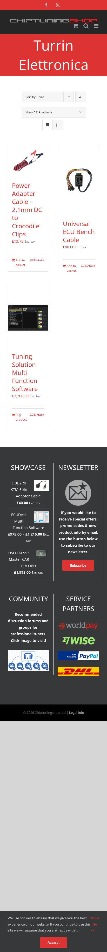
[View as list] (58, 125)
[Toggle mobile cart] (75, 26)
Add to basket (20, 262)
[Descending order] (80, 97)
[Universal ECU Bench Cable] (79, 180)
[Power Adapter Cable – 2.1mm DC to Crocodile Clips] (28, 161)
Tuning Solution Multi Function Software (25, 372)
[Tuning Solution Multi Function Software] (28, 317)
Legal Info (76, 712)
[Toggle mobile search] (86, 26)
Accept (53, 942)
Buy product (21, 417)
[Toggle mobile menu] (96, 26)
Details (39, 260)
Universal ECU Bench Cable (79, 231)
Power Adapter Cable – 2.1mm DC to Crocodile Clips (27, 209)
